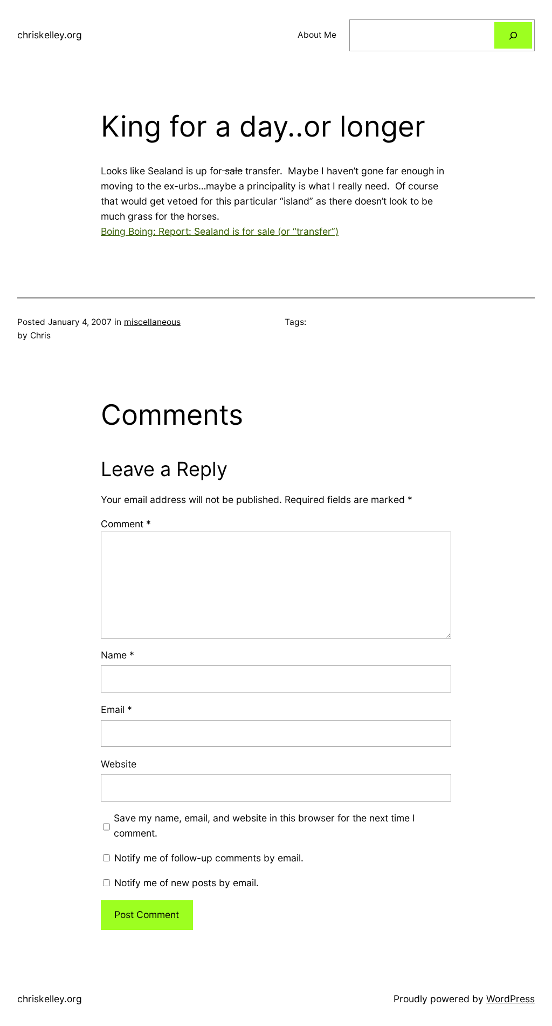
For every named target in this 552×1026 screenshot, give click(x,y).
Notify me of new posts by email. (186, 882)
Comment (126, 523)
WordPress (510, 998)
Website (118, 764)
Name (117, 655)
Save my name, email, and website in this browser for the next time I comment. (264, 825)
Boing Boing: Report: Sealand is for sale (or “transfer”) (220, 231)
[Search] (513, 35)
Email (116, 709)
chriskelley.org (49, 34)
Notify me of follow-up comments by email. (208, 858)
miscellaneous (152, 322)
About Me (317, 35)
